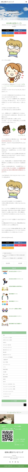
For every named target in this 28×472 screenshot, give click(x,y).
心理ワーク (15, 258)
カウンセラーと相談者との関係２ (15, 308)
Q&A (4, 335)
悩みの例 (4, 352)
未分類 (4, 379)
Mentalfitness (9, 253)
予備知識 (11, 258)
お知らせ (4, 342)
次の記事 (20, 263)
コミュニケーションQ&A (7, 337)
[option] (7, 419)
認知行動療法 (20, 258)
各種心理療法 (5, 369)
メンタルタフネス (6, 396)
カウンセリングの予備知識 (11, 24)
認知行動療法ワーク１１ (13, 301)
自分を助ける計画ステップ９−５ (15, 271)
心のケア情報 (19, 24)
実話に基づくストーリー (7, 349)
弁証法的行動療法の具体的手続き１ (16, 286)
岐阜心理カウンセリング (7, 2)
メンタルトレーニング (7, 393)
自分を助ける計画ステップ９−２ (15, 316)
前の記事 (8, 263)
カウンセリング (7, 258)
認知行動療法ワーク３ (13, 293)
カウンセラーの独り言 (7, 344)
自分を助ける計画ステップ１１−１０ (16, 278)
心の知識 (23, 24)
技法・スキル (5, 374)
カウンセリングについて (7, 347)
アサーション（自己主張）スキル (9, 384)
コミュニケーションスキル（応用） (9, 386)
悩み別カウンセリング (7, 354)
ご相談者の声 (5, 359)
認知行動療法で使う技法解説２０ (15, 323)
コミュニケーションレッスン (8, 391)
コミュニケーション (6, 364)
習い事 (4, 381)
